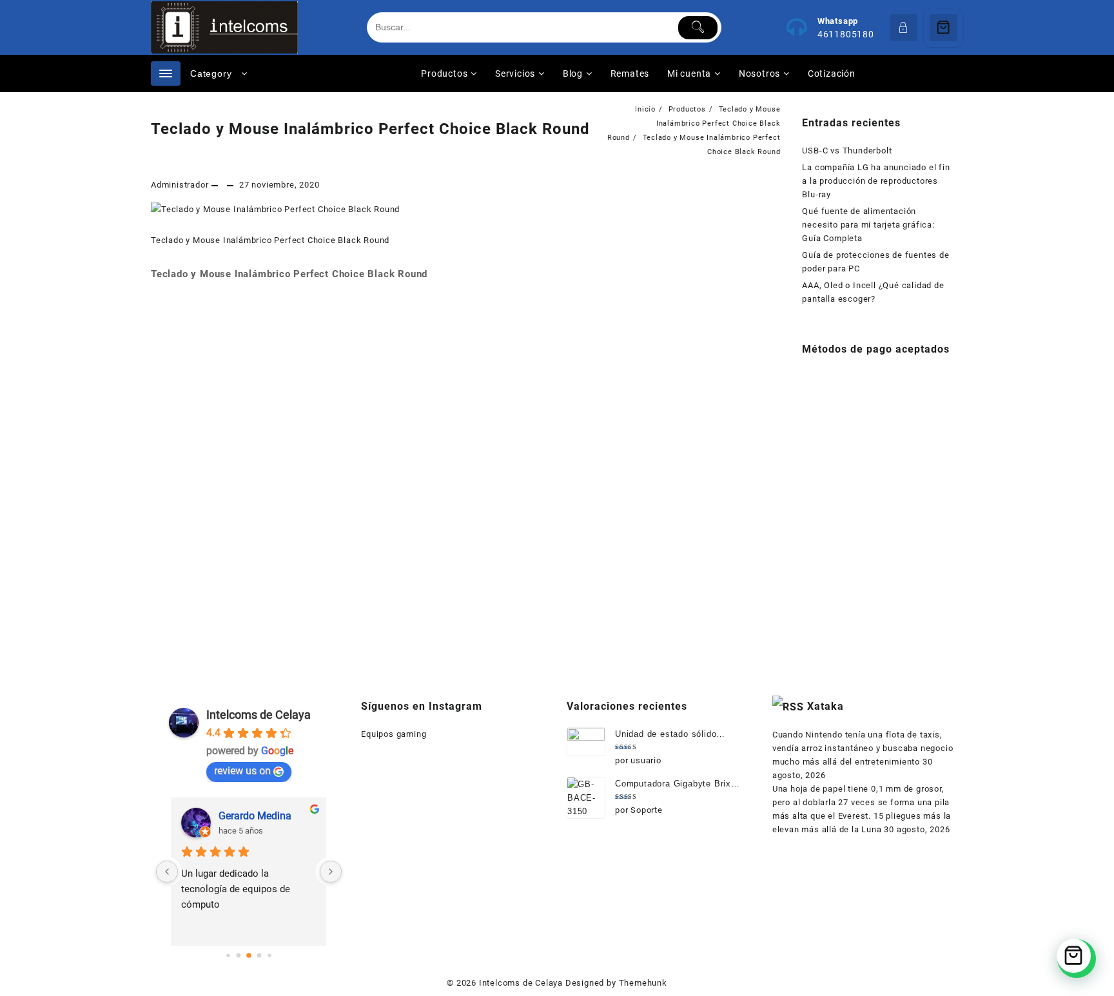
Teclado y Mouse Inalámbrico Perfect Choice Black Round (370, 129)
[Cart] (943, 27)
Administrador (179, 185)
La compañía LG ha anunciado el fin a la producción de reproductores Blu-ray (876, 180)
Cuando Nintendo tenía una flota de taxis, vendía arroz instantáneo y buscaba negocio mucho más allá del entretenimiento (862, 748)
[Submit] (698, 27)
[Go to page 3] (259, 955)
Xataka (825, 706)
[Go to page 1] (238, 955)
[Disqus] (466, 465)
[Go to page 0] (228, 955)
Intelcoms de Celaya (258, 714)
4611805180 (845, 34)
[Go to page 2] (248, 955)
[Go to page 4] (269, 955)
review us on (242, 771)
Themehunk (643, 983)
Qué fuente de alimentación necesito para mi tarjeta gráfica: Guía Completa (868, 224)
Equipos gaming (393, 734)
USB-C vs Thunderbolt (847, 150)
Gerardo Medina (255, 816)
